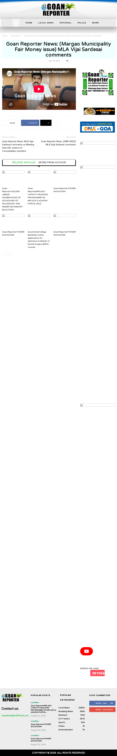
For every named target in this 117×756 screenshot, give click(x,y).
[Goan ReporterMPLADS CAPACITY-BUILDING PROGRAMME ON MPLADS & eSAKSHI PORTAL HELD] (39, 178)
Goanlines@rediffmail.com (15, 715)
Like (111, 703)
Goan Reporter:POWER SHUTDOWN (41, 725)
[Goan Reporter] (58, 9)
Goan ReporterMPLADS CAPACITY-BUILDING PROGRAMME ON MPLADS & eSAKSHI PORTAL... (43, 709)
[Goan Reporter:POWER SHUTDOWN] (64, 178)
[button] (16, 22)
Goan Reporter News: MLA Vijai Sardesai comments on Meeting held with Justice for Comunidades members (18, 146)
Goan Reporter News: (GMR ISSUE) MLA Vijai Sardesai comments (58, 143)
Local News (16, 36)
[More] (55, 123)
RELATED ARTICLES (23, 162)
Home (4, 36)
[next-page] (9, 253)
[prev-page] (4, 253)
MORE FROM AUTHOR (52, 162)
